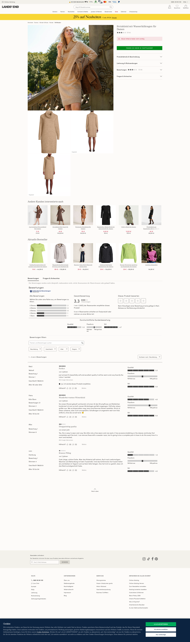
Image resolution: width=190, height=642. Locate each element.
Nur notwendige (161, 634)
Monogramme (101, 580)
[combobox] (153, 357)
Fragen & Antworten (124, 76)
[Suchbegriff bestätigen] (111, 7)
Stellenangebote (69, 583)
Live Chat (36, 583)
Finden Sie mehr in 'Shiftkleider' (139, 48)
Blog (65, 595)
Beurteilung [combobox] (34, 349)
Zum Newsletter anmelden (137, 586)
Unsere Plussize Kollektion (137, 599)
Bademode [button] (108, 12)
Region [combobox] (74, 349)
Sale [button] (116, 12)
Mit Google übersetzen (66, 380)
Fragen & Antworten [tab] (51, 278)
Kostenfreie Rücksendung (95, 2)
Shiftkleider (58, 22)
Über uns (67, 580)
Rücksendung (35, 596)
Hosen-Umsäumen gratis (104, 583)
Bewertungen (33, 278)
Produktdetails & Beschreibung (128, 57)
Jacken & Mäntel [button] (96, 12)
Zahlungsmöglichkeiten (38, 599)
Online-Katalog (9, 2)
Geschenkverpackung (103, 589)
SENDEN (65, 562)
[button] (120, 301)
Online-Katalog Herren (136, 583)
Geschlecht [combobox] (49, 349)
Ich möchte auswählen (161, 629)
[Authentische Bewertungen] (40, 291)
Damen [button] (55, 12)
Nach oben (95, 491)
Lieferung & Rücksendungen (127, 63)
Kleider (51, 22)
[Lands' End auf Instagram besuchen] (144, 559)
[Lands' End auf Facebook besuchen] (152, 559)
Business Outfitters (102, 592)
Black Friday (134, 595)
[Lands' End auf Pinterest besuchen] (156, 559)
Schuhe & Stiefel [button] (82, 12)
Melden (84, 388)
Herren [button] (62, 12)
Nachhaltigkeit (68, 586)
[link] (85, 300)
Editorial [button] (123, 12)
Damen (36, 22)
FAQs (32, 589)
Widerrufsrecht (68, 589)
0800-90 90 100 (176, 2)
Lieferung (34, 593)
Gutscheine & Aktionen (136, 592)
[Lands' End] (10, 7)
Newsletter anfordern (37, 555)
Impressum (67, 592)
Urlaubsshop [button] (133, 12)
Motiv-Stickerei (101, 586)
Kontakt (33, 586)
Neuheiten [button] (71, 12)
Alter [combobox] (61, 349)
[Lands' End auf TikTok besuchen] (148, 559)
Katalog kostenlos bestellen (138, 589)
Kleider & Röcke (44, 22)
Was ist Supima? (134, 602)
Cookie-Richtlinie (43, 632)
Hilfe (184, 2)
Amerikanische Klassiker (136, 605)
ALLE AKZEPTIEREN (161, 624)
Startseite (30, 22)
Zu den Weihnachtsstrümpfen (138, 608)
